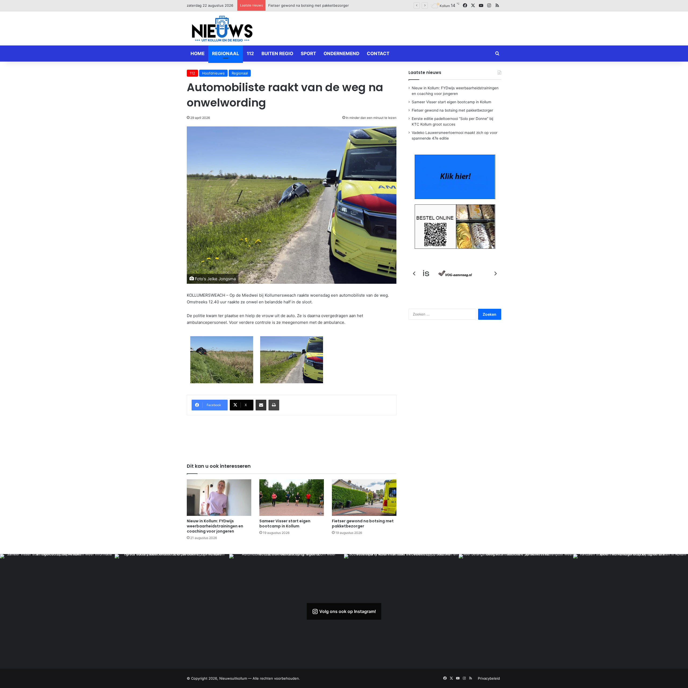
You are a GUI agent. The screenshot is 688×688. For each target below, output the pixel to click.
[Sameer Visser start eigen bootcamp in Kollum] (291, 497)
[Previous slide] (414, 273)
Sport (308, 53)
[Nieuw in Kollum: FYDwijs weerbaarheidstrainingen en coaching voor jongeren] (219, 497)
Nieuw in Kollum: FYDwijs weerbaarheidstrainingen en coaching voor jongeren (215, 526)
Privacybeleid (489, 678)
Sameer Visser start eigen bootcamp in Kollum (284, 523)
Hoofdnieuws (213, 73)
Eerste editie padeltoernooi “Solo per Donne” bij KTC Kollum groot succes (330, 5)
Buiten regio (277, 53)
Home (198, 53)
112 (250, 53)
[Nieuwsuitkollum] (222, 29)
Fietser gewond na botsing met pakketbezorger (363, 523)
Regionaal (225, 53)
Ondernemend (341, 53)
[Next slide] (495, 273)
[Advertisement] (397, 27)
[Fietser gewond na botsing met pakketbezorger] (364, 497)
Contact (378, 53)
